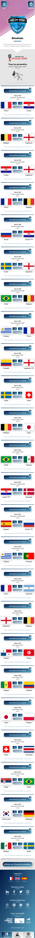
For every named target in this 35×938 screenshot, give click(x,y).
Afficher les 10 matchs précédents (17, 864)
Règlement (28, 937)
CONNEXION (17, 107)
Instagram (27, 894)
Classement (17, 937)
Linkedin (7, 894)
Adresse (21, 907)
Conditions (27, 907)
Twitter (21, 894)
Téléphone (7, 907)
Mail (14, 907)
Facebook (14, 894)
